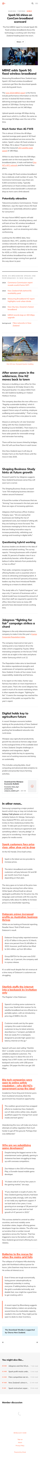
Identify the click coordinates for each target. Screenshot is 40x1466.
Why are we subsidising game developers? (16, 1147)
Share (19, 42)
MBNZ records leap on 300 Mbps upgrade (21, 316)
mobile (29, 11)
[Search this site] (32, 3)
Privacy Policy (20, 1445)
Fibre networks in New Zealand (22, 324)
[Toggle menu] (36, 3)
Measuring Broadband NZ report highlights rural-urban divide (21, 300)
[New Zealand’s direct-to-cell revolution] (20, 1382)
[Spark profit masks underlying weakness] (20, 1371)
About (20, 1442)
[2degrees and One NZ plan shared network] (20, 1366)
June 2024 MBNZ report (15, 93)
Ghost (24, 1452)
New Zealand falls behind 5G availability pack (19, 292)
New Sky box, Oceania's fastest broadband (21, 308)
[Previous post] (3, 1342)
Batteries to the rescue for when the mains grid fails (17, 1256)
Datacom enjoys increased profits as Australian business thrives (20, 917)
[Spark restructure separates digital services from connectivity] (20, 1388)
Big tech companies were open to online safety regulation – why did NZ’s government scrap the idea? (18, 1084)
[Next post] (36, 1342)
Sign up (20, 1439)
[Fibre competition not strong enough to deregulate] (20, 1377)
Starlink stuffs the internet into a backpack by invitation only (19, 989)
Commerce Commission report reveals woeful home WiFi (20, 283)
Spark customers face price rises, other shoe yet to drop (18, 846)
